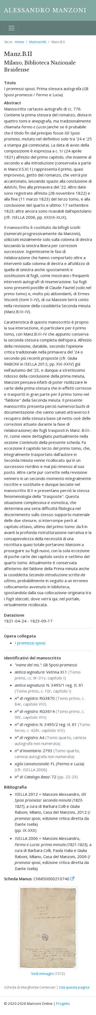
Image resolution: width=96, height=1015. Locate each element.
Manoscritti (37, 42)
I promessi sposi (30, 642)
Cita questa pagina (74, 987)
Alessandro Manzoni (45, 10)
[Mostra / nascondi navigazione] (11, 28)
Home (19, 42)
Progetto (63, 1003)
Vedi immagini (42, 973)
